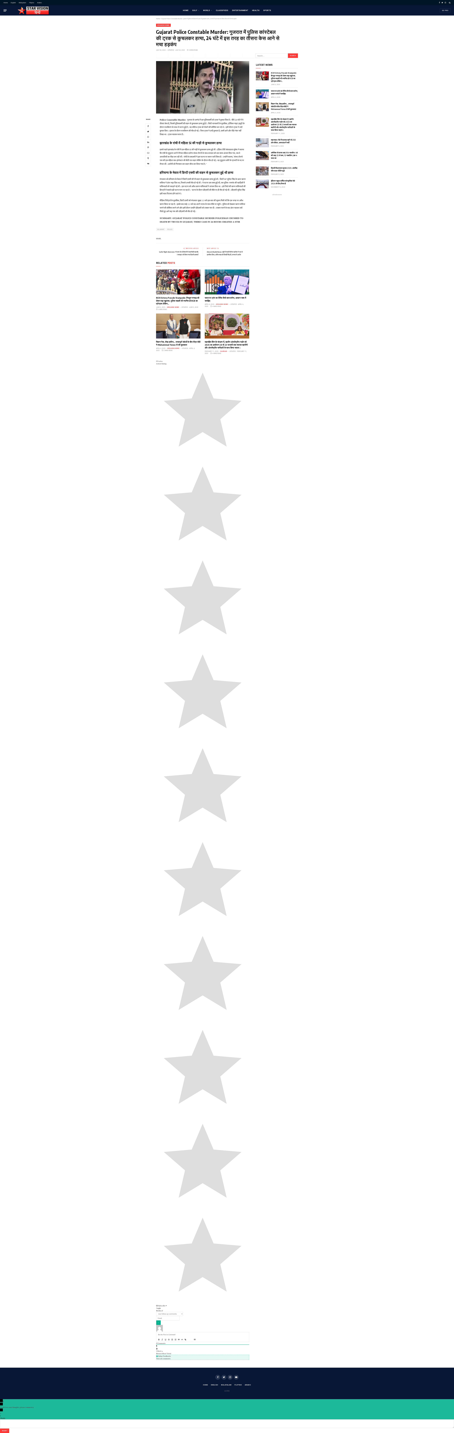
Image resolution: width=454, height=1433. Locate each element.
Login (158, 1308)
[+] (192, 1340)
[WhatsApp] (148, 137)
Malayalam (22, 3)
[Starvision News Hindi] (33, 10)
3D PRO (445, 10)
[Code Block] (182, 1339)
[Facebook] (148, 126)
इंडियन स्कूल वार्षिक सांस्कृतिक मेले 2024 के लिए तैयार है (283, 182)
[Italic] (162, 1339)
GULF (194, 10)
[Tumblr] (148, 158)
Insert (4, 1431)
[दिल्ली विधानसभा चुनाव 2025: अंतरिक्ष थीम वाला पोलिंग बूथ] (262, 170)
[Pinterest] (148, 147)
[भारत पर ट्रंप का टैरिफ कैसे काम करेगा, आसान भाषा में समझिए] (227, 282)
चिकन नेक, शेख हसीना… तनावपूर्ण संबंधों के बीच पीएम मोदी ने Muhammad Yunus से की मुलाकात (178, 343)
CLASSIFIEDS (222, 10)
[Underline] (165, 1339)
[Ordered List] (172, 1339)
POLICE (169, 229)
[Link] (185, 1339)
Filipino (31, 3)
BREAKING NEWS (163, 25)
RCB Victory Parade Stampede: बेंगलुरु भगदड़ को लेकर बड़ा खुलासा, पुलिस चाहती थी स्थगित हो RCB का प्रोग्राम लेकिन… (177, 300)
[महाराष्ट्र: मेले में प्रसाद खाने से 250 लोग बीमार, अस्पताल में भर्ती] (262, 142)
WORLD (206, 10)
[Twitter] (148, 131)
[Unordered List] (175, 1339)
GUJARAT (160, 229)
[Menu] (5, 10)
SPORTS (267, 10)
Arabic (39, 3)
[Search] (449, 2)
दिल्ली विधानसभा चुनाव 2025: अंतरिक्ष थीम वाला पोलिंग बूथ (284, 169)
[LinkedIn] (148, 142)
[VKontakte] (148, 163)
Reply (3, 1418)
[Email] (148, 153)
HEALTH (256, 10)
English (13, 3)
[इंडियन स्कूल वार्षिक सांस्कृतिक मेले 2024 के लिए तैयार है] (262, 183)
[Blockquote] (178, 1339)
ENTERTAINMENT (240, 10)
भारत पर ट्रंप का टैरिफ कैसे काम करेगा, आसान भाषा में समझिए (225, 299)
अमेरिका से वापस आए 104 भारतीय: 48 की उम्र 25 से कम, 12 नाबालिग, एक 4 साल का (284, 155)
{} (188, 1340)
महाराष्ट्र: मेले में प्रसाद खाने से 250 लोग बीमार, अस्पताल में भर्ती (283, 141)
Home (6, 3)
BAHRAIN (223, 351)
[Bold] (159, 1339)
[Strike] (168, 1339)
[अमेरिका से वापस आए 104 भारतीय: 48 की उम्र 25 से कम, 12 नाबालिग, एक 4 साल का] (262, 155)
